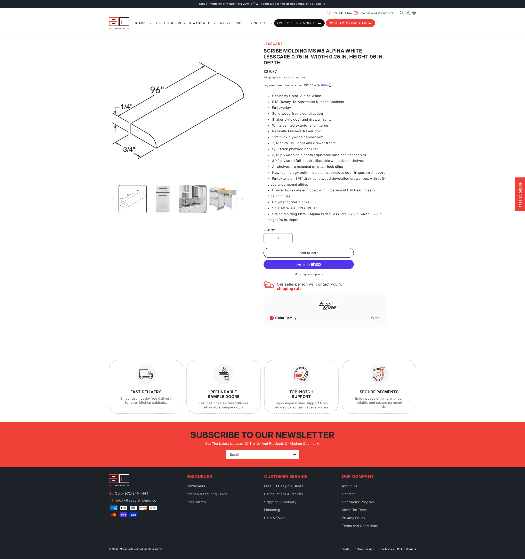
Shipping (269, 77)
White (375, 318)
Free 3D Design (520, 194)
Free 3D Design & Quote (283, 486)
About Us (349, 486)
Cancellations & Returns (283, 494)
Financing (272, 510)
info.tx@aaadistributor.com (377, 13)
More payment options (309, 274)
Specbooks (386, 549)
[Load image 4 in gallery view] (223, 199)
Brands (344, 549)
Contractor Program (358, 502)
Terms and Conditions (360, 526)
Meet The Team (354, 510)
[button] (402, 12)
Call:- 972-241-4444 (131, 493)
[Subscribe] (294, 454)
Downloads (195, 486)
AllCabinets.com (130, 549)
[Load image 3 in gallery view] (193, 199)
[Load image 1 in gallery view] (133, 199)
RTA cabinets (406, 549)
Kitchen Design (363, 549)
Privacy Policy (353, 518)
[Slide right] (242, 199)
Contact (348, 494)
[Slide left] (113, 199)
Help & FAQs (274, 518)
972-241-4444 (342, 13)
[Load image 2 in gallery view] (163, 199)
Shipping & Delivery (280, 502)
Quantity (269, 229)
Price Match (196, 502)
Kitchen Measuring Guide (206, 494)
